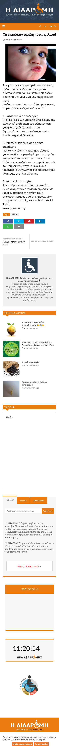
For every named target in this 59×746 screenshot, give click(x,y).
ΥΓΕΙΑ (14, 214)
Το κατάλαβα (41, 744)
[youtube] (50, 26)
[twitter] (45, 26)
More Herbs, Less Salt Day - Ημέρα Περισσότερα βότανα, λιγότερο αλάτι (38, 343)
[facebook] (40, 26)
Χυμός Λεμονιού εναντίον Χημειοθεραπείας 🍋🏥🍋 (33, 323)
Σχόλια (23, 500)
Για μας (10, 499)
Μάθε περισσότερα (22, 744)
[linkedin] (55, 26)
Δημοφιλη (39, 500)
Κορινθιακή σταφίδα (31, 362)
